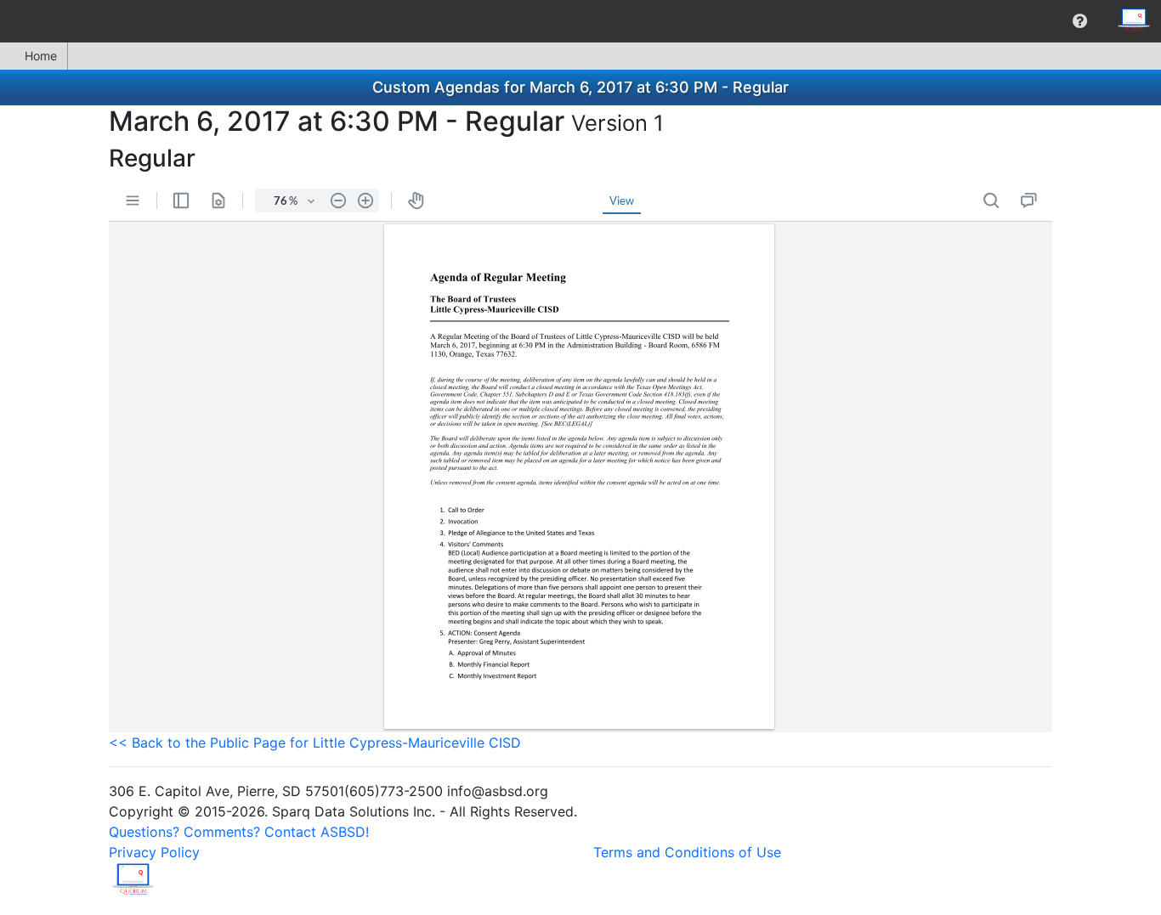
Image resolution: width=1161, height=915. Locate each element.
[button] (1080, 21)
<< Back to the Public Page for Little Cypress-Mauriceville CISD (315, 742)
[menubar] (580, 21)
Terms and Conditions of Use (687, 852)
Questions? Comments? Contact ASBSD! (239, 831)
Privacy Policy (154, 852)
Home (41, 55)
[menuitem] (1080, 21)
